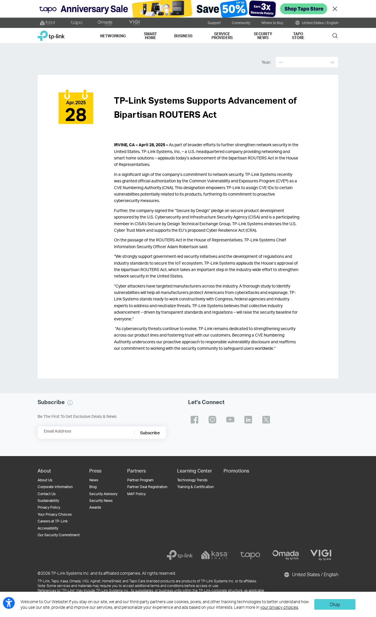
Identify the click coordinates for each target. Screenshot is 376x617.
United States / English (319, 22)
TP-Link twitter (266, 419)
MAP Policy (136, 494)
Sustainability (48, 500)
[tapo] (250, 555)
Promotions (236, 471)
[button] (69, 402)
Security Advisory (103, 494)
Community (241, 22)
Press (95, 471)
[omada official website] (105, 23)
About (44, 471)
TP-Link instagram (212, 419)
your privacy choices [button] (279, 607)
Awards (95, 507)
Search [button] (335, 35)
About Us (45, 480)
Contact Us (47, 494)
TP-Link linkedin (248, 419)
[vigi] (320, 555)
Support (214, 22)
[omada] (285, 555)
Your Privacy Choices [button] (55, 514)
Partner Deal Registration (147, 487)
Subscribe (150, 432)
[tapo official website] (76, 23)
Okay (335, 604)
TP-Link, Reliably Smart (51, 33)
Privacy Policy (49, 507)
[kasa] (215, 555)
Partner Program (140, 480)
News (93, 480)
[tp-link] (179, 555)
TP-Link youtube (230, 419)
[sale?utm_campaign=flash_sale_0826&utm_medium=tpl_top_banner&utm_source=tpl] (188, 9)
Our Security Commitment (59, 535)
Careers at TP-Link (53, 521)
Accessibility (48, 528)
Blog (93, 487)
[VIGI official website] (134, 23)
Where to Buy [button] (272, 22)
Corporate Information (55, 487)
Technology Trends (192, 480)
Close (334, 9)
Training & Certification (195, 487)
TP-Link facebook (194, 419)
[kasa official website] (48, 23)
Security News (101, 500)
